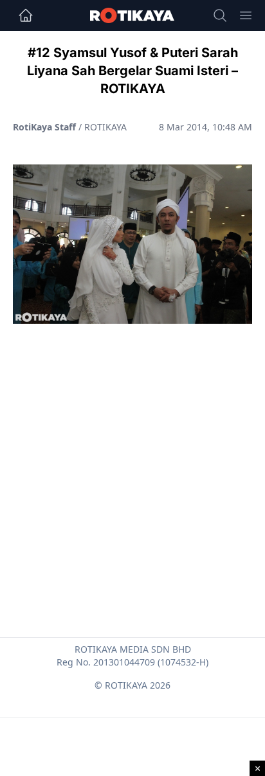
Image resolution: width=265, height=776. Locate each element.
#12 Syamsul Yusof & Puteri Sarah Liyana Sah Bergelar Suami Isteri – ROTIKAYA (132, 70)
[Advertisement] (132, 449)
